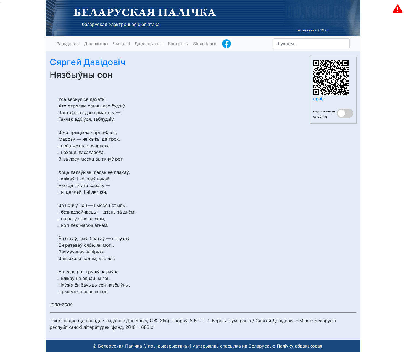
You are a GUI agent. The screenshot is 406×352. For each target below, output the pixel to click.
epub (318, 98)
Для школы (96, 43)
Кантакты (178, 43)
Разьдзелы (68, 43)
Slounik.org (205, 43)
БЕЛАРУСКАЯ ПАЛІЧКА (144, 12)
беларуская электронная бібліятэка (121, 24)
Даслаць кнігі (149, 43)
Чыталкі (121, 43)
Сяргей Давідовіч (87, 62)
